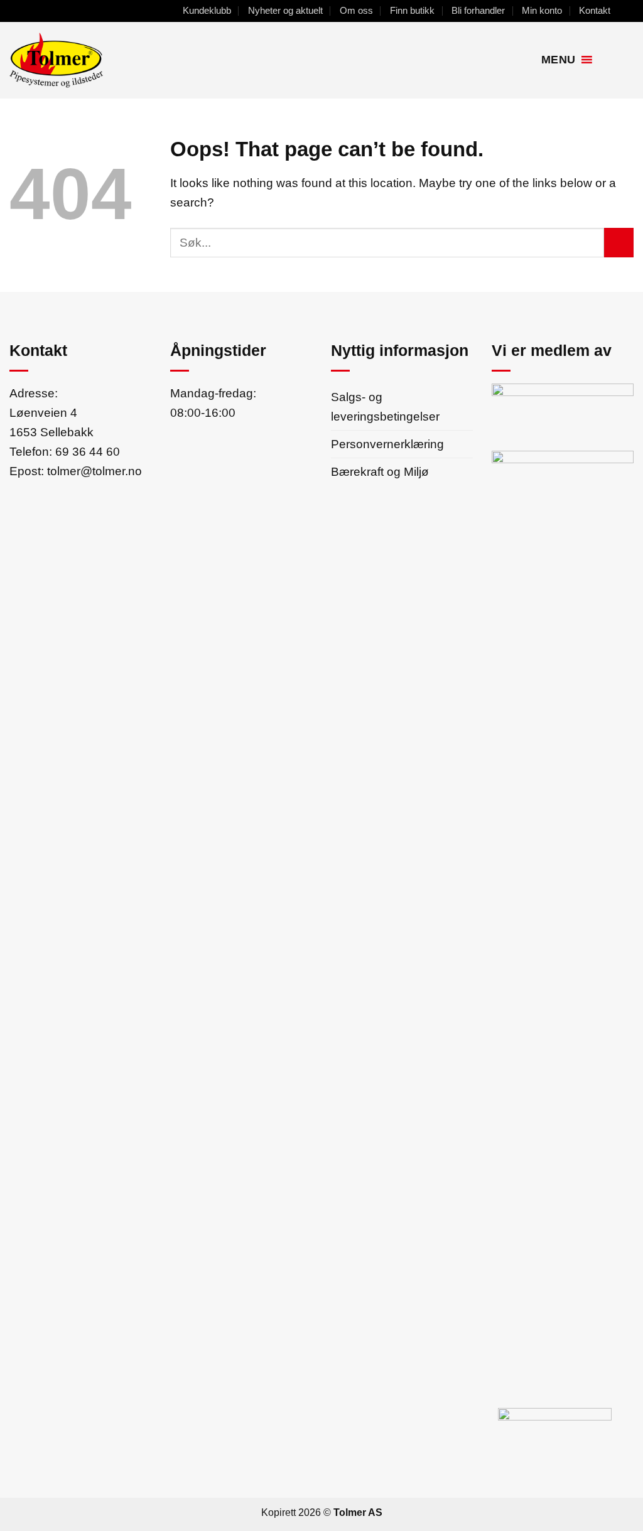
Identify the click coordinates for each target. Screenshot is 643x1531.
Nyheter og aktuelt (285, 10)
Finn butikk (412, 10)
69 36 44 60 (87, 451)
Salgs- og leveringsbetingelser (385, 406)
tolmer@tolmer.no (94, 471)
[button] (607, 60)
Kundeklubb (207, 10)
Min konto (542, 10)
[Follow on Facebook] (626, 11)
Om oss (356, 10)
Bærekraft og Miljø (380, 471)
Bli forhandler (478, 10)
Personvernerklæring (387, 444)
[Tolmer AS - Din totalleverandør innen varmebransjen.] (103, 60)
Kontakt (594, 10)
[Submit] (619, 242)
